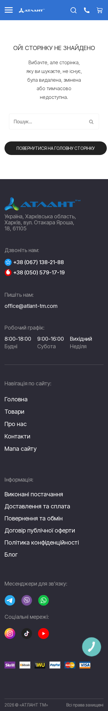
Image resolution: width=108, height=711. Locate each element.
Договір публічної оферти (39, 530)
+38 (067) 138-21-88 (38, 262)
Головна (16, 399)
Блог (11, 554)
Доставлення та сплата (37, 506)
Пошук (91, 121)
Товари (14, 411)
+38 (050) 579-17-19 (39, 273)
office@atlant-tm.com (30, 306)
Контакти (17, 436)
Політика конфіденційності (41, 542)
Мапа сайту (20, 448)
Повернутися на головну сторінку (55, 148)
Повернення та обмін (33, 518)
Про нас (15, 424)
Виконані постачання (33, 494)
